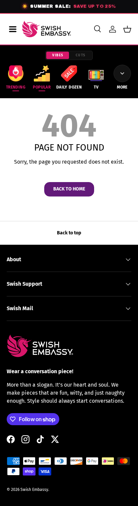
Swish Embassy (34, 489)
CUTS (81, 55)
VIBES (58, 55)
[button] (127, 29)
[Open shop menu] (13, 29)
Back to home (69, 189)
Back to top (69, 233)
